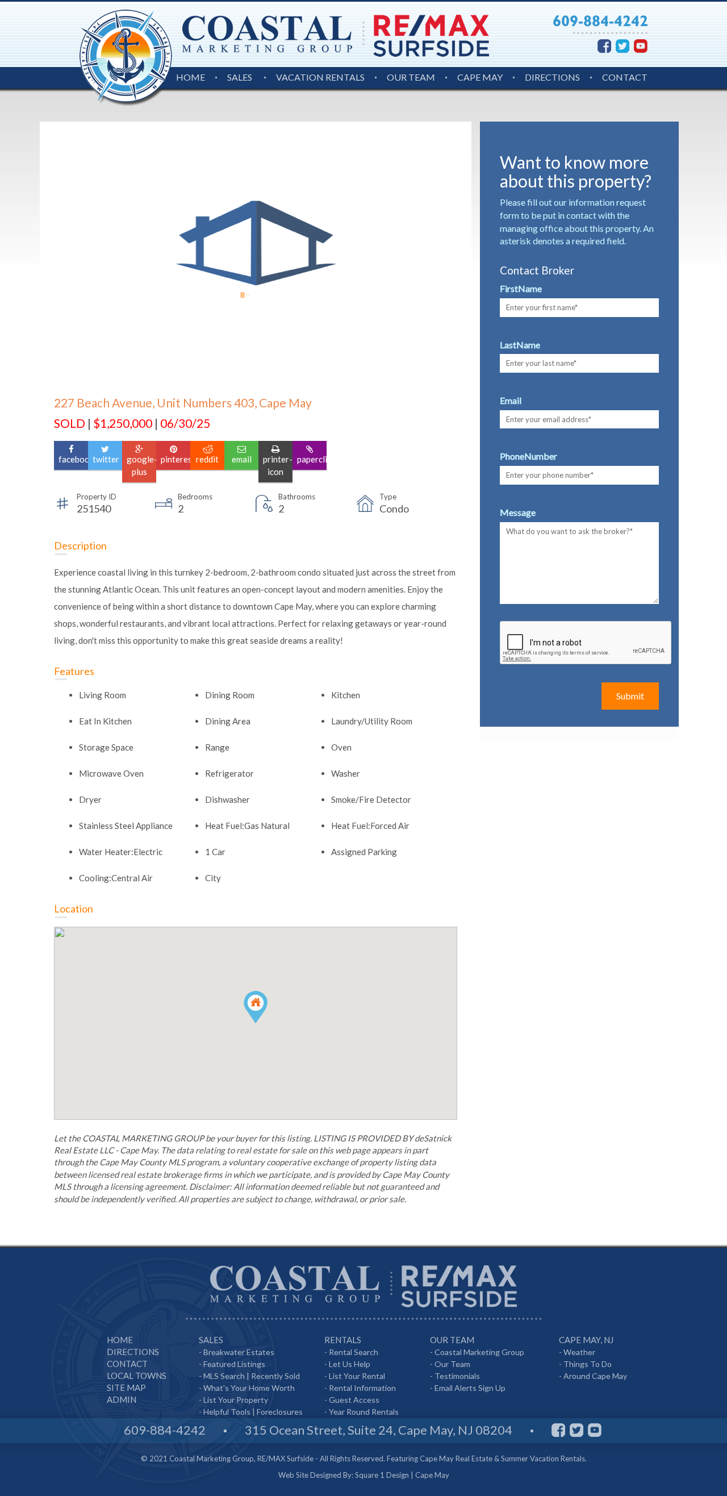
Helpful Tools (226, 1411)
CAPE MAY (480, 77)
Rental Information (362, 1388)
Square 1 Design (382, 1475)
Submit (630, 695)
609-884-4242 (165, 1429)
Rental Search (353, 1352)
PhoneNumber (528, 456)
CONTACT (624, 77)
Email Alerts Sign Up (469, 1388)
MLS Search (224, 1376)
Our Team (452, 1364)
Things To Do (587, 1364)
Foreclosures (280, 1411)
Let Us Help (349, 1364)
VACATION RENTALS (320, 77)
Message (518, 512)
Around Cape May (595, 1376)
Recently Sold (275, 1376)
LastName (520, 344)
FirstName (521, 288)
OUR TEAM (411, 77)
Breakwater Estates (238, 1352)
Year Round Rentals (364, 1411)
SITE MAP (126, 1387)
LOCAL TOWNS (136, 1375)
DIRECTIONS (552, 77)
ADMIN (121, 1399)
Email (510, 400)
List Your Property (235, 1400)
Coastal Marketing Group (479, 1352)
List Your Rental (357, 1376)
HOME (190, 77)
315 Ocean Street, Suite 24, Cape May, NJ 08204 (378, 1429)
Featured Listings (234, 1364)
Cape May (432, 1475)
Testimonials (457, 1376)
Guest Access (354, 1400)
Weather (579, 1352)
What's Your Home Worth (249, 1388)
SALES (239, 77)
